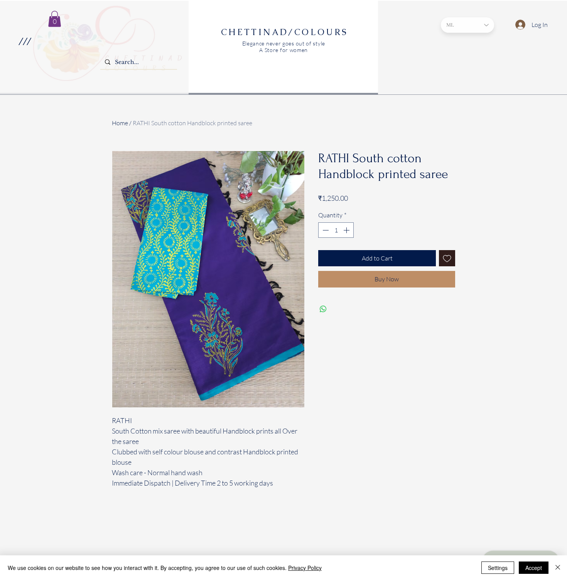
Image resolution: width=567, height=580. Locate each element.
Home (120, 123)
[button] (24, 41)
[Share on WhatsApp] (323, 309)
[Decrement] (324, 230)
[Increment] (347, 230)
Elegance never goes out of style (283, 43)
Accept (533, 568)
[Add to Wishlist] (447, 258)
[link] (54, 19)
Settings (498, 568)
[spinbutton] (336, 230)
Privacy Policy (305, 568)
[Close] (557, 568)
